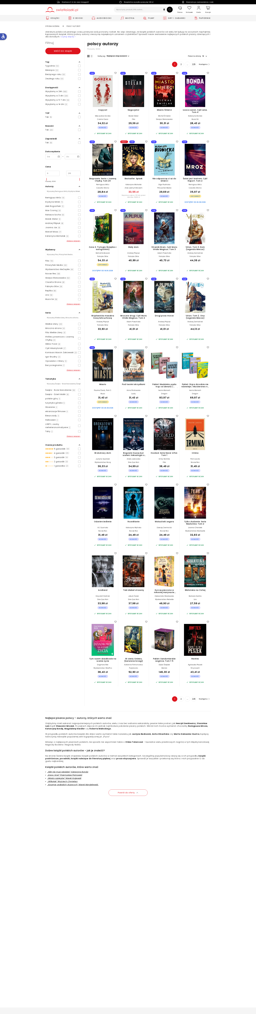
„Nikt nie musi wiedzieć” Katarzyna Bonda (67, 772)
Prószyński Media (164, 188)
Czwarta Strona (102, 188)
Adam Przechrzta (164, 253)
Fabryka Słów (102, 256)
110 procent (195, 668)
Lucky (133, 393)
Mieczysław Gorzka (102, 116)
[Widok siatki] (88, 56)
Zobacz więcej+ (74, 241)
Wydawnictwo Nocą (103, 462)
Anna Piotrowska (133, 390)
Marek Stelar (133, 116)
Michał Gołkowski (103, 253)
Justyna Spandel (103, 459)
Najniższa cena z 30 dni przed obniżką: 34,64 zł (133, 196)
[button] (164, 10)
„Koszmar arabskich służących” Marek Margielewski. (72, 784)
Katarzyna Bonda (195, 116)
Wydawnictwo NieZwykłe (195, 531)
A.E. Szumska (102, 527)
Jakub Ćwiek (133, 596)
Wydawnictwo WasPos (102, 668)
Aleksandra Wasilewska (164, 596)
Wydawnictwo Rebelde (164, 599)
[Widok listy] (92, 56)
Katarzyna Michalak (134, 184)
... (187, 64)
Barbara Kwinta (195, 596)
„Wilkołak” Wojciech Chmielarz (62, 781)
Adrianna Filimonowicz (133, 665)
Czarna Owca (102, 119)
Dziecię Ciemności (164, 527)
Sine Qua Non (133, 462)
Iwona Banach (164, 390)
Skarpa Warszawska (164, 119)
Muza (103, 393)
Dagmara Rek (102, 665)
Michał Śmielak (164, 116)
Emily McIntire (164, 459)
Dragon (164, 393)
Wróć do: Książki (63, 51)
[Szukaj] (170, 10)
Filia (133, 119)
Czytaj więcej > (68, 37)
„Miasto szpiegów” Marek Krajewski (64, 778)
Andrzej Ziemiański (195, 253)
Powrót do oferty (126, 792)
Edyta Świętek (164, 665)
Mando (164, 668)
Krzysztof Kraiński (103, 596)
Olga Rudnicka (164, 184)
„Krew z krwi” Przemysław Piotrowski (64, 775)
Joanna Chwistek (195, 527)
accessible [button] (3, 36)
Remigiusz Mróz (102, 184)
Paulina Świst (99, 390)
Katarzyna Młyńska (133, 527)
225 (194, 64)
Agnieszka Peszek (195, 665)
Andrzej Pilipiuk (133, 253)
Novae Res (195, 462)
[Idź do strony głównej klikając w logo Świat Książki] (61, 9)
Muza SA (195, 119)
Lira (195, 599)
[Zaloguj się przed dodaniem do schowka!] (115, 73)
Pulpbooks (133, 668)
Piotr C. (109, 390)
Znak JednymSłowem (133, 188)
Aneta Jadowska (133, 459)
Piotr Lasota (195, 459)
